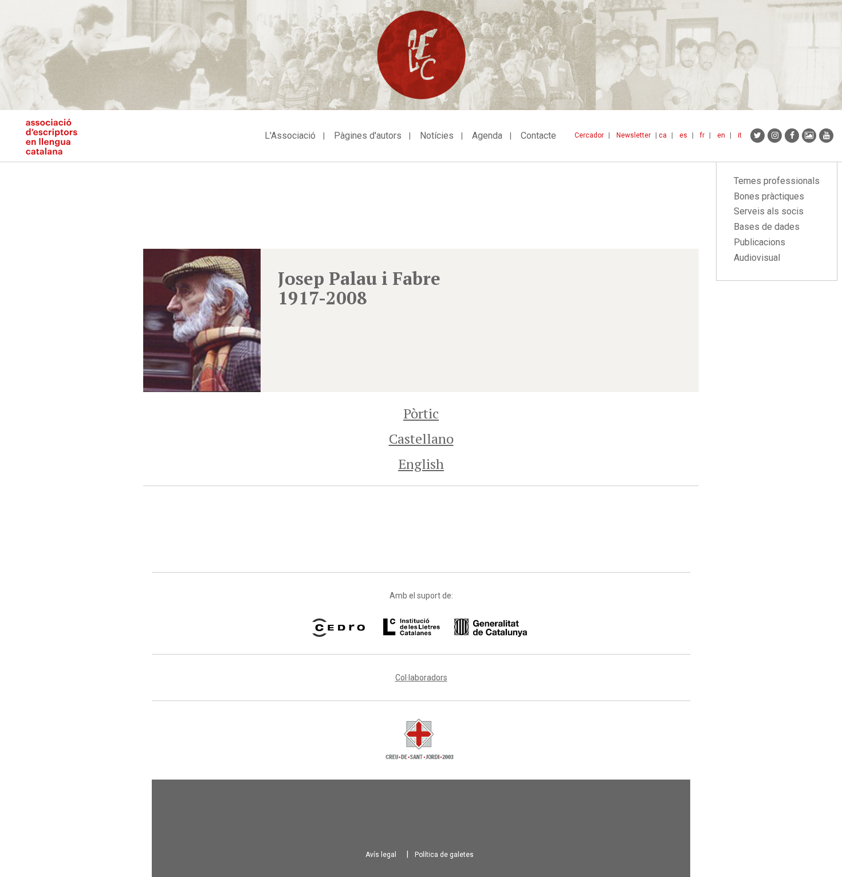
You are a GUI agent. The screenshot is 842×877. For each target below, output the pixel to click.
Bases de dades (767, 226)
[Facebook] (792, 135)
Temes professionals (777, 180)
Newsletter (633, 135)
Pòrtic (421, 413)
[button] (202, 320)
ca (663, 135)
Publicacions (759, 242)
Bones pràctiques (769, 196)
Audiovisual (757, 257)
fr (702, 135)
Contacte (538, 135)
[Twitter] (757, 135)
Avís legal (380, 855)
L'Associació (290, 135)
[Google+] (809, 135)
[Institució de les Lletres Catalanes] (455, 627)
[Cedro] (338, 627)
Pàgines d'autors (368, 135)
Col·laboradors (421, 677)
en (721, 135)
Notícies (437, 135)
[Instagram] (775, 135)
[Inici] (56, 137)
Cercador (589, 135)
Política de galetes (444, 855)
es (683, 135)
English (421, 464)
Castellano (421, 438)
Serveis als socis (769, 211)
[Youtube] (826, 135)
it (740, 135)
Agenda (487, 135)
